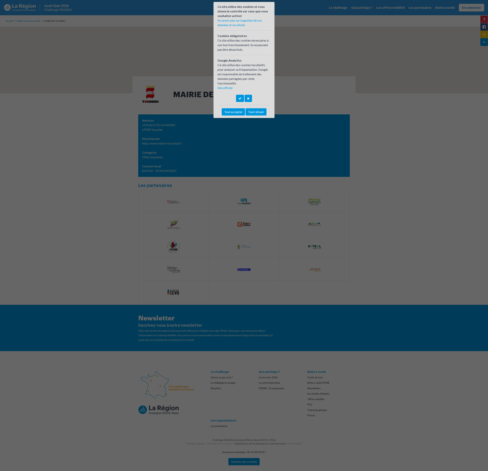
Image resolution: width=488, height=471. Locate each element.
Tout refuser (256, 112)
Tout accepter (233, 112)
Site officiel (225, 88)
